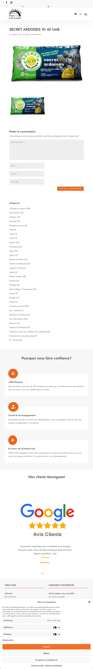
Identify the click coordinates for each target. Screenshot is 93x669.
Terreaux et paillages (17, 327)
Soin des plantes (16, 318)
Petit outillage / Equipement (20, 289)
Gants (11, 251)
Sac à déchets (15, 310)
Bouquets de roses (16, 225)
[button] (89, 602)
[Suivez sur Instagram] (11, 2)
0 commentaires (35, 34)
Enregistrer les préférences (47, 660)
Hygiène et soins (16, 268)
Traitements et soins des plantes (22, 335)
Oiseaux (12, 280)
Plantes (12, 293)
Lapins (11, 272)
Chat (11, 229)
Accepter (46, 646)
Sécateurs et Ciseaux (17, 314)
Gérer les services (7, 640)
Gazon (12, 255)
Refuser (46, 653)
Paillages (13, 284)
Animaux (12, 217)
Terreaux (12, 323)
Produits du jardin (16, 306)
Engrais (12, 242)
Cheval (12, 234)
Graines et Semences (17, 263)
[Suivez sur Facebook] (6, 2)
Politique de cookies (37, 665)
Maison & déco (15, 276)
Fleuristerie (13, 246)
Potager (12, 297)
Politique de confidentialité (53, 665)
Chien (11, 238)
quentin (14, 34)
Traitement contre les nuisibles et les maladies (27, 331)
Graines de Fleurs (16, 259)
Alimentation (14, 212)
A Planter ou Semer (17, 208)
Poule (11, 301)
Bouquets (13, 221)
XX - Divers (13, 340)
